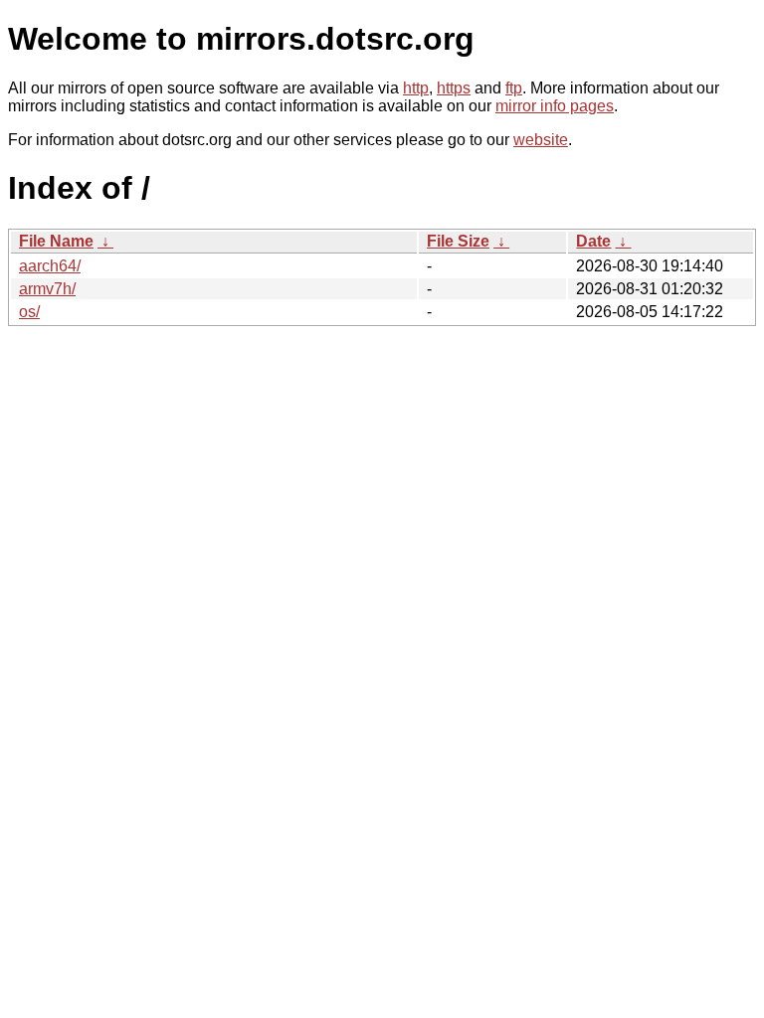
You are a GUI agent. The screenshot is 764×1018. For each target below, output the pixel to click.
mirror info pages (554, 105)
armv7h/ (47, 288)
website (540, 139)
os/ (29, 311)
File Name (56, 241)
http (416, 88)
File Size (458, 241)
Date (593, 241)
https (454, 88)
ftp (513, 88)
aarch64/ (50, 265)
